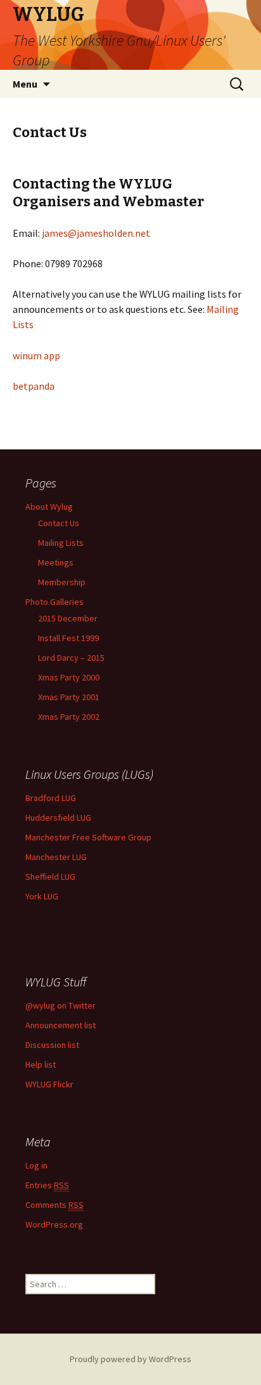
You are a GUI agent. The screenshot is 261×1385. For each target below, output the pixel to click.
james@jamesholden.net (96, 233)
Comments (54, 1204)
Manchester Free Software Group (88, 837)
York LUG (41, 896)
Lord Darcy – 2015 (71, 657)
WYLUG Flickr (49, 1084)
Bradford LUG (50, 798)
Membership (62, 582)
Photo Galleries (54, 601)
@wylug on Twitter (60, 1005)
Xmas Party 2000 (68, 677)
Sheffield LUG (50, 876)
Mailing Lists (61, 542)
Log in (36, 1165)
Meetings (55, 562)
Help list (40, 1064)
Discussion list (52, 1044)
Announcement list (60, 1025)
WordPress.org (54, 1224)
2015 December (68, 618)
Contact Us (58, 523)
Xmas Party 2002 (68, 716)
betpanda (33, 386)
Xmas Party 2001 (68, 697)
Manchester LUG (56, 857)
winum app (36, 355)
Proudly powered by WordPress (130, 1359)
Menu (25, 83)
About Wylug (49, 506)
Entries (47, 1185)
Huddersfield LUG (58, 817)
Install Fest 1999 (68, 638)
